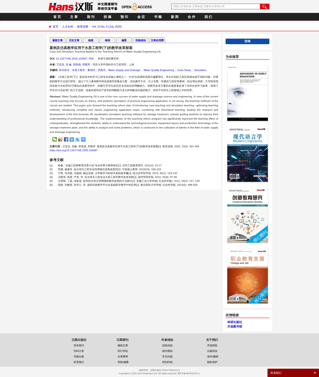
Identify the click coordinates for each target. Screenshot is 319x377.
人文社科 (67, 26)
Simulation (199, 70)
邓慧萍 (86, 64)
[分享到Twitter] (77, 139)
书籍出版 (79, 356)
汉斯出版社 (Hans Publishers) (165, 370)
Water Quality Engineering (158, 70)
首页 (55, 26)
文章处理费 (157, 40)
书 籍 (158, 17)
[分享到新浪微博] (60, 139)
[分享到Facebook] (66, 139)
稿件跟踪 (167, 350)
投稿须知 (141, 40)
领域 (107, 40)
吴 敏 (69, 64)
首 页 (57, 17)
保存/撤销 (212, 356)
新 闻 (175, 17)
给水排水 (64, 70)
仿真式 (102, 70)
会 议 (141, 17)
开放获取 (212, 345)
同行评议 (123, 350)
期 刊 (91, 17)
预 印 (124, 17)
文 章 (74, 17)
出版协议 (212, 350)
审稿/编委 (123, 362)
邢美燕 (77, 64)
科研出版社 (234, 322)
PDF (91, 58)
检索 (90, 40)
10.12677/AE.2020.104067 (71, 58)
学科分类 (79, 350)
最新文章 (57, 40)
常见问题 (167, 356)
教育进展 (82, 26)
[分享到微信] (54, 139)
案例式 (91, 70)
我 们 (208, 17)
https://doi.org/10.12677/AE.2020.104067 (74, 150)
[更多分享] (83, 139)
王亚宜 (60, 64)
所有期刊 (79, 345)
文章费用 (123, 356)
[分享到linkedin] (72, 139)
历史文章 (74, 40)
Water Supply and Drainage (124, 70)
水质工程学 (78, 70)
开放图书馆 (234, 326)
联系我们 (79, 362)
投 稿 (107, 17)
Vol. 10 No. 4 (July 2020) (107, 26)
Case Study (184, 70)
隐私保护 (212, 362)
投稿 (248, 41)
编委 (124, 40)
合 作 (191, 17)
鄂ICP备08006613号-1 (188, 373)
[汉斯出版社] (71, 6)
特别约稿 (167, 362)
